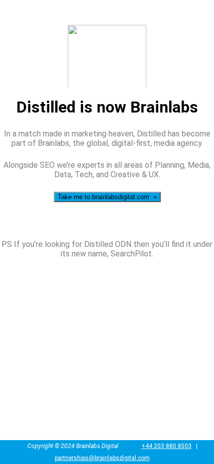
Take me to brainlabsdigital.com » (107, 197)
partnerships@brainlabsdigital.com (102, 458)
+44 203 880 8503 (166, 446)
